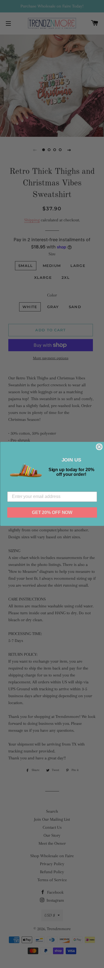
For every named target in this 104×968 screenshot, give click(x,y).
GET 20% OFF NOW (52, 512)
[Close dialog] (99, 447)
